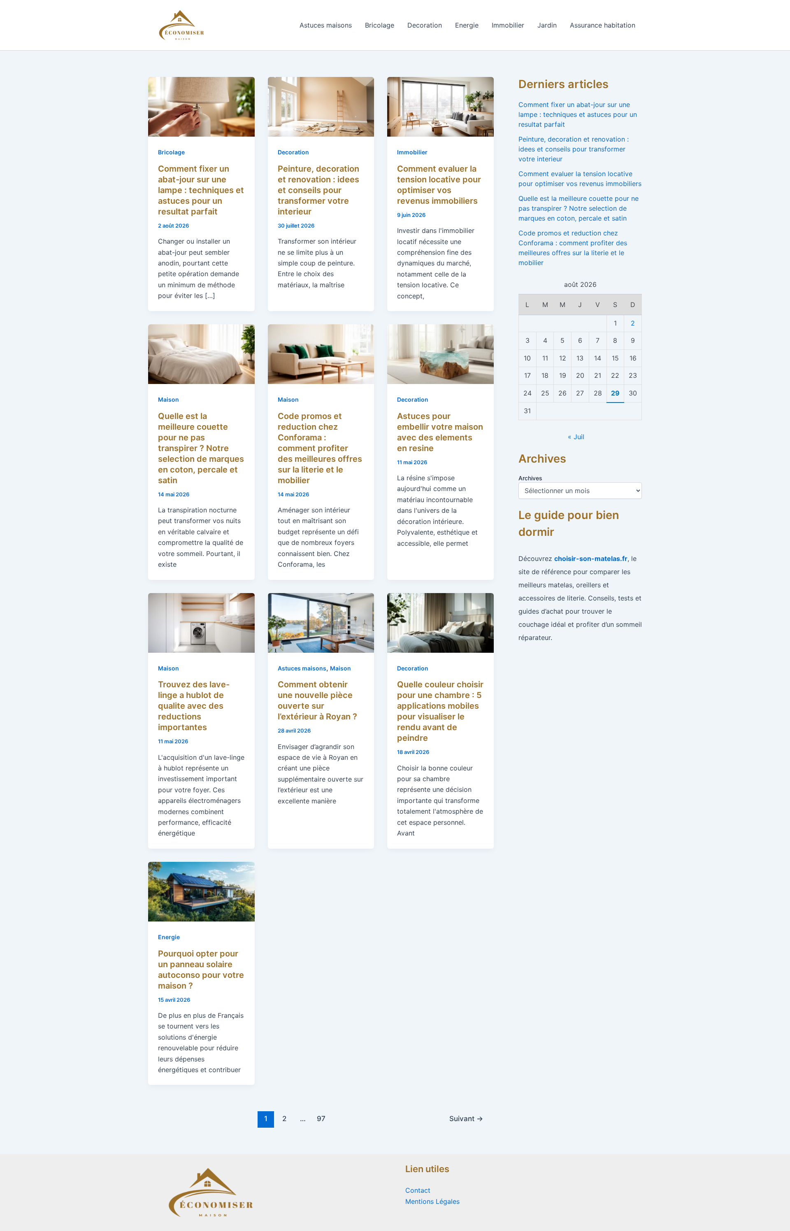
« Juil (576, 437)
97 (321, 1118)
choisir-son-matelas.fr (590, 558)
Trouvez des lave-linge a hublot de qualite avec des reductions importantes (194, 705)
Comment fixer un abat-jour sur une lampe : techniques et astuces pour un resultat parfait (201, 190)
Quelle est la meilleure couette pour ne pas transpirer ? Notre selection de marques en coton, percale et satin (201, 448)
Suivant (466, 1118)
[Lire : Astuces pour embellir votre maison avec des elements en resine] (440, 353)
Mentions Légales (432, 1201)
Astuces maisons (326, 25)
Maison (168, 399)
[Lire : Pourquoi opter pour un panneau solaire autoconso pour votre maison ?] (201, 891)
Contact (417, 1190)
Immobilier (508, 25)
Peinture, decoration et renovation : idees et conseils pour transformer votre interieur (318, 190)
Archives (530, 478)
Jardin (547, 25)
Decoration (424, 25)
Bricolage (379, 25)
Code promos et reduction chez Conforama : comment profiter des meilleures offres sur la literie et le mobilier (320, 448)
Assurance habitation (602, 25)
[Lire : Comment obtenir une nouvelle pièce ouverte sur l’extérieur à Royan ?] (321, 622)
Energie (467, 25)
